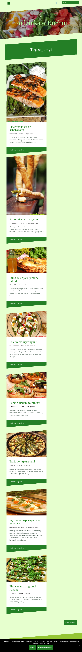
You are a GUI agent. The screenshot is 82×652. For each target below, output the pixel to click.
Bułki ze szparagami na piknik (24, 279)
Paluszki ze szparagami (24, 219)
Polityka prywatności (45, 647)
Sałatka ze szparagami (23, 342)
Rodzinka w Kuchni (41, 23)
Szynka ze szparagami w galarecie (25, 521)
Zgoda (32, 647)
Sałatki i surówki (30, 346)
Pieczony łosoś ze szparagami (20, 128)
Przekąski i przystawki (32, 223)
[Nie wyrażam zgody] (79, 645)
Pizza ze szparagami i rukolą (23, 587)
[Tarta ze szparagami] (26, 443)
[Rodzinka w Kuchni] (41, 18)
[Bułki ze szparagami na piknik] (26, 260)
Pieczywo (27, 285)
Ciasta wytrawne (30, 407)
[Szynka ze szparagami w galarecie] (26, 502)
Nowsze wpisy (70, 622)
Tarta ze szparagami (22, 461)
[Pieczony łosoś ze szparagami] (26, 92)
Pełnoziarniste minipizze (25, 403)
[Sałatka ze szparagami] (26, 324)
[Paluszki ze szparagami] (26, 184)
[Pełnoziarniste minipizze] (26, 385)
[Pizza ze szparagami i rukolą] (26, 568)
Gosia (21, 134)
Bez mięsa (27, 465)
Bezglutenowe (29, 134)
